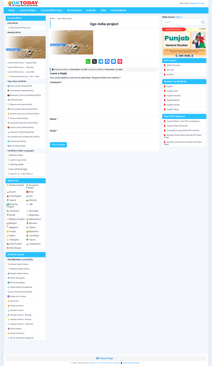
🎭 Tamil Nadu (32, 235)
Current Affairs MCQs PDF (177, 126)
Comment (56, 82)
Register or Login (197, 3)
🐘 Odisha (30, 227)
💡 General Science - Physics (19, 319)
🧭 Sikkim (10, 235)
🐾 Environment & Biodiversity (19, 292)
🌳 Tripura (30, 240)
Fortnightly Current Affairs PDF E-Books (182, 130)
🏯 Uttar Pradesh (14, 244)
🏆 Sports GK (13, 301)
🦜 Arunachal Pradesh (32, 186)
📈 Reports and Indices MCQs (19, 104)
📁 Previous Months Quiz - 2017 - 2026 (23, 76)
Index (117, 363)
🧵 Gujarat (11, 200)
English (169, 86)
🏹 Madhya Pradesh (15, 219)
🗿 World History (14, 329)
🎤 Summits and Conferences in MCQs (23, 137)
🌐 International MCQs (16, 141)
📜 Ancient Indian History (17, 264)
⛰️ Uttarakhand (33, 244)
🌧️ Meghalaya (32, 215)
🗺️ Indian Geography (16, 278)
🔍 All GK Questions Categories (20, 338)
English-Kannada (173, 96)
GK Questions (74, 10)
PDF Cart (170, 70)
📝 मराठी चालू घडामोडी (15, 164)
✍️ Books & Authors (15, 333)
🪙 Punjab (11, 231)
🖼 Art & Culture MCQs (16, 146)
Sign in (179, 17)
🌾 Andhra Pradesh (15, 185)
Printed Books (118, 10)
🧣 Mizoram (31, 223)
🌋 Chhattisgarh (13, 196)
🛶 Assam (11, 192)
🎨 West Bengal (13, 248)
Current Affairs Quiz (51, 10)
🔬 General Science (15, 310)
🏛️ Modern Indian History (17, 273)
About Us (93, 363)
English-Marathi (173, 100)
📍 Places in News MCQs (17, 118)
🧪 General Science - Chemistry (20, 324)
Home (11, 10)
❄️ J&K (29, 204)
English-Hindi (172, 91)
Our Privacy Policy (106, 363)
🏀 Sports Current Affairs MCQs (20, 127)
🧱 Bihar (30, 192)
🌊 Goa (29, 196)
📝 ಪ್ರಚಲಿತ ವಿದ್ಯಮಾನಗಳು (16, 160)
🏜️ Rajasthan (32, 231)
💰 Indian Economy (15, 306)
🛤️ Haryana (31, 200)
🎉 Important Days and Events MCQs (22, 123)
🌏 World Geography (16, 282)
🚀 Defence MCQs (15, 100)
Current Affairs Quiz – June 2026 (20, 72)
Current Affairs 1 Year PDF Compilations (183, 121)
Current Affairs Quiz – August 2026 (21, 63)
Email (53, 130)
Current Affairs (28, 10)
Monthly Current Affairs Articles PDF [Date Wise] (182, 136)
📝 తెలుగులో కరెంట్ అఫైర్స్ (17, 169)
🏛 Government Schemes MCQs (20, 90)
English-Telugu (172, 109)
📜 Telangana (12, 240)
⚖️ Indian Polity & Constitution (19, 287)
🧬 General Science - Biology (19, 315)
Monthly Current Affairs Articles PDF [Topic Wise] (183, 143)
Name (54, 119)
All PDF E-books (173, 65)
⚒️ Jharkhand (12, 211)
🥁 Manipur (11, 223)
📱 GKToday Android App (130, 363)
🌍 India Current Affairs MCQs (19, 86)
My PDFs (170, 74)
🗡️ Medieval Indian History (18, 269)
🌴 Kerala (10, 215)
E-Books (91, 10)
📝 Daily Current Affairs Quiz (19, 28)
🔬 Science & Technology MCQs (20, 132)
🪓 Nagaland (12, 227)
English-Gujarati (173, 105)
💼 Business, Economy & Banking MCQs (24, 95)
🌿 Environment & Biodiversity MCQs (22, 109)
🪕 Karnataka (32, 211)
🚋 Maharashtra (33, 219)
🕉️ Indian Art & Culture (16, 296)
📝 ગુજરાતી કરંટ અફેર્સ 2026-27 (20, 174)
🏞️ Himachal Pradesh (12, 205)
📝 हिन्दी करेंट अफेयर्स (15, 155)
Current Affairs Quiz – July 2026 (20, 67)
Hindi (103, 10)
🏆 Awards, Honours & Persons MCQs (23, 114)
